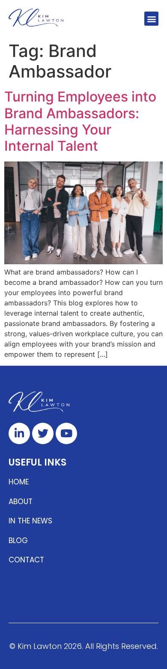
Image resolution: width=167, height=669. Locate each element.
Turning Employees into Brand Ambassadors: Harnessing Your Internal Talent (80, 121)
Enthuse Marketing (62, 588)
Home (19, 482)
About (21, 501)
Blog (18, 540)
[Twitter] (43, 433)
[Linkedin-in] (19, 433)
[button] (151, 19)
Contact (26, 560)
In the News (30, 521)
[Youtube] (66, 433)
